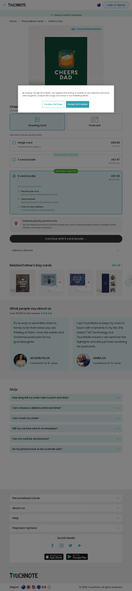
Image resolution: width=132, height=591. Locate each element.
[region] (66, 99)
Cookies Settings (53, 104)
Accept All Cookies (77, 104)
